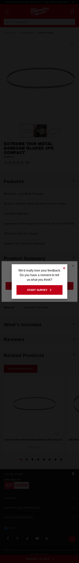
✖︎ (64, 267)
